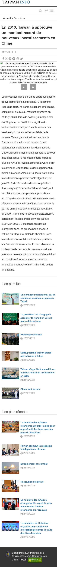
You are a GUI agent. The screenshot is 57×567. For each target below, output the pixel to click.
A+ (33, 87)
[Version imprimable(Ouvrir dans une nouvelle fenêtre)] (18, 58)
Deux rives (19, 18)
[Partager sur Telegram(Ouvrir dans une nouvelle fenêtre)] (14, 58)
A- (24, 87)
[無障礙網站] (35, 559)
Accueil (7, 18)
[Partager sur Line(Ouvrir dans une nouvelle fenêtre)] (10, 58)
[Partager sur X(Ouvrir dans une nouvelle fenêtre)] (6, 58)
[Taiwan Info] (17, 3)
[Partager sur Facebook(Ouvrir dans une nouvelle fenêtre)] (3, 58)
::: (3, 1)
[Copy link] (21, 58)
